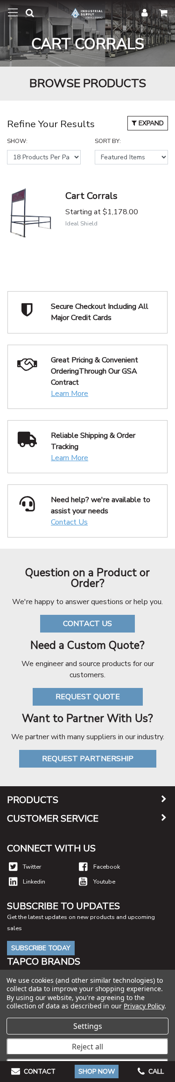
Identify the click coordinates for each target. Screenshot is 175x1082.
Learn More (69, 393)
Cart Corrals (91, 196)
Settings (87, 1026)
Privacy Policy (144, 1005)
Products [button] (32, 800)
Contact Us (69, 522)
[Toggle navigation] (12, 13)
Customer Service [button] (52, 818)
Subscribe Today (40, 948)
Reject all (87, 1046)
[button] (26, 14)
